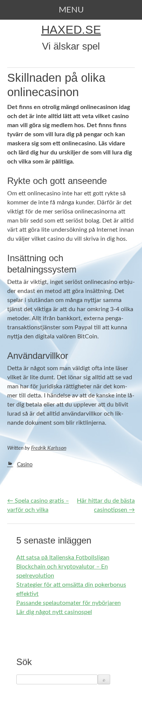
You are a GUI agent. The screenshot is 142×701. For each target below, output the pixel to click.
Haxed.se (71, 29)
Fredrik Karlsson (48, 448)
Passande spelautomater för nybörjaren (68, 603)
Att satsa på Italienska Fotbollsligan (62, 558)
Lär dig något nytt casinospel (54, 612)
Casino (25, 464)
